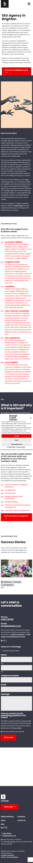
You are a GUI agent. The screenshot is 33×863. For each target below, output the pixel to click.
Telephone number (10, 676)
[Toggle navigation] (29, 3)
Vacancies (21, 816)
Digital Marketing (7, 816)
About (3, 820)
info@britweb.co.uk (11, 626)
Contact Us (21, 820)
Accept (16, 436)
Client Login (8, 807)
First (2, 663)
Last (2, 672)
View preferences (16, 444)
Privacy (3, 857)
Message (5, 694)
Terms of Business (12, 857)
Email (4, 685)
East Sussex (18, 206)
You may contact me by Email (13, 732)
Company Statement (7, 855)
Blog (2, 824)
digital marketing (17, 634)
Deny (16, 440)
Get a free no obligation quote (16, 70)
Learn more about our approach (16, 516)
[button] (30, 418)
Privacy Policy (20, 447)
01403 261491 (7, 619)
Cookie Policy (11, 447)
